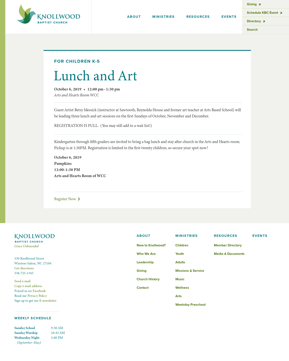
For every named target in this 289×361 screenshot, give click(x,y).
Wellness (182, 288)
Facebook (39, 291)
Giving (141, 271)
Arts (178, 296)
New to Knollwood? (151, 245)
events (229, 17)
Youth (179, 254)
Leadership (145, 262)
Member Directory (228, 245)
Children (181, 245)
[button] (134, 17)
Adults (180, 262)
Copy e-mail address (28, 286)
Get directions (24, 268)
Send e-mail (22, 281)
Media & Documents (229, 254)
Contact (143, 288)
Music (179, 279)
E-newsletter (47, 300)
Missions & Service (189, 271)
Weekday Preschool (190, 305)
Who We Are (146, 254)
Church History (148, 279)
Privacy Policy (37, 295)
